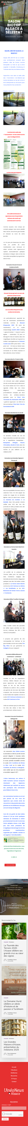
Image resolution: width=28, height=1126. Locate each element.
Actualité (14, 17)
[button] (26, 3)
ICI (14, 857)
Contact (14, 1081)
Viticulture (11, 942)
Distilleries (14, 1073)
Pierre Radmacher (11, 36)
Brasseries (14, 1076)
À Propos (14, 1079)
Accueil (14, 1067)
